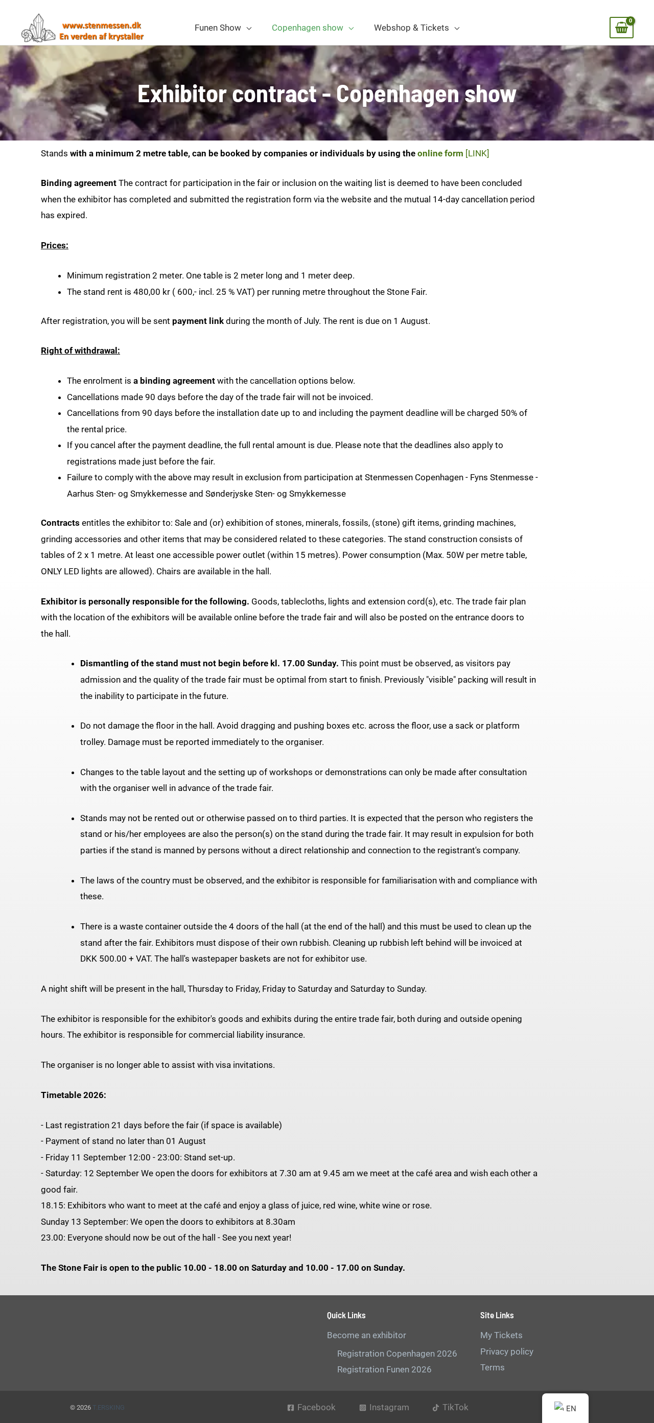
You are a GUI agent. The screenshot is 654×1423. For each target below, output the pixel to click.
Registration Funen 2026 (384, 1369)
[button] (246, 27)
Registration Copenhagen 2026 (397, 1353)
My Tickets (501, 1335)
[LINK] (453, 153)
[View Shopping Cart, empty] (622, 27)
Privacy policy (506, 1351)
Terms (492, 1367)
